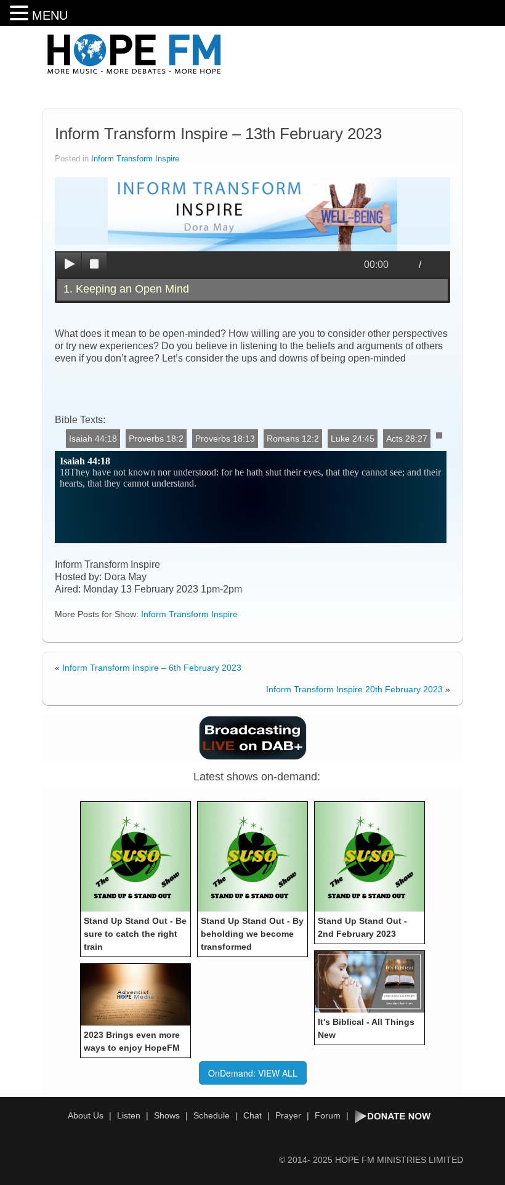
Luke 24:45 (352, 438)
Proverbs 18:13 (225, 438)
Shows (167, 1115)
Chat (252, 1115)
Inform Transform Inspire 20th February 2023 (354, 689)
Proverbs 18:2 (156, 438)
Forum (328, 1115)
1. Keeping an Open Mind (126, 289)
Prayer (288, 1115)
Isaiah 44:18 (93, 438)
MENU (50, 15)
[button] (21, 13)
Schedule (211, 1115)
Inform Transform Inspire (135, 159)
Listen (128, 1115)
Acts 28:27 (406, 438)
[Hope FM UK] (134, 54)
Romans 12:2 (293, 438)
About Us (85, 1115)
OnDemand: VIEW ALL (252, 1073)
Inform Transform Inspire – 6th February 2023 (151, 668)
